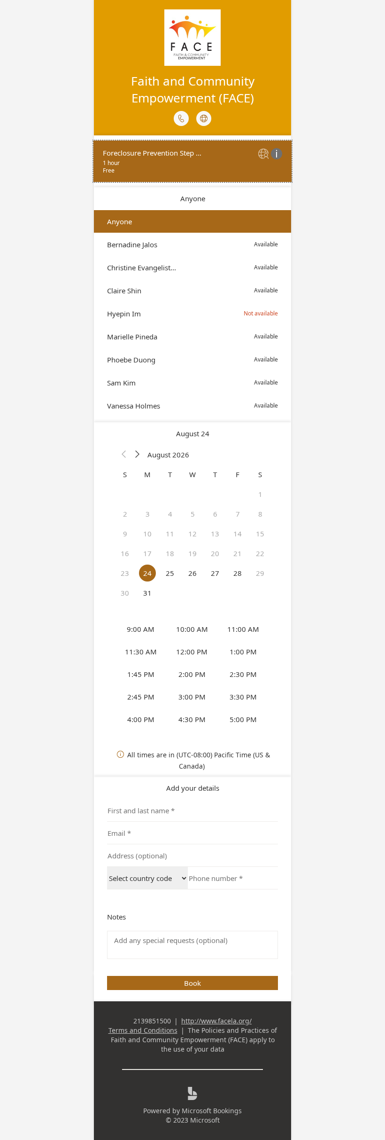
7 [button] (238, 514)
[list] (192, 161)
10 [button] (147, 533)
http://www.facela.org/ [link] (216, 1020)
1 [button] (260, 494)
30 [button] (125, 593)
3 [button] (148, 514)
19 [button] (192, 553)
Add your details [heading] (192, 788)
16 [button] (125, 553)
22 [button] (260, 553)
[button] (124, 454)
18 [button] (170, 553)
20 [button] (215, 553)
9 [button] (125, 533)
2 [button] (125, 514)
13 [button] (215, 533)
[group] (192, 674)
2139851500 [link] (152, 1020)
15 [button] (260, 533)
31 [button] (147, 593)
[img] (264, 154)
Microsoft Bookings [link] (212, 1110)
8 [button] (260, 514)
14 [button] (237, 533)
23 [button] (125, 573)
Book (192, 983)
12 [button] (192, 533)
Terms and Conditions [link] (142, 1030)
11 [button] (170, 533)
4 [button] (170, 514)
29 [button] (260, 573)
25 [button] (170, 573)
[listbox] (192, 313)
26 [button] (192, 573)
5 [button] (193, 514)
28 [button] (237, 573)
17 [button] (147, 553)
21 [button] (237, 553)
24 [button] (147, 573)
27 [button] (215, 573)
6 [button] (215, 514)
